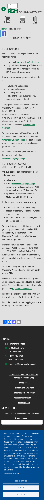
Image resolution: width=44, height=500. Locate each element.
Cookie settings (21, 481)
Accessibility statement (24, 397)
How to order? (24, 382)
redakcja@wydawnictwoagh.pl (23, 364)
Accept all (21, 495)
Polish (22, 22)
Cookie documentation (11, 474)
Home (4, 28)
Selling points (24, 402)
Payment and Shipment (22, 288)
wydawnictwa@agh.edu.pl (28, 62)
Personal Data (19, 392)
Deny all (21, 488)
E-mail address (21, 418)
